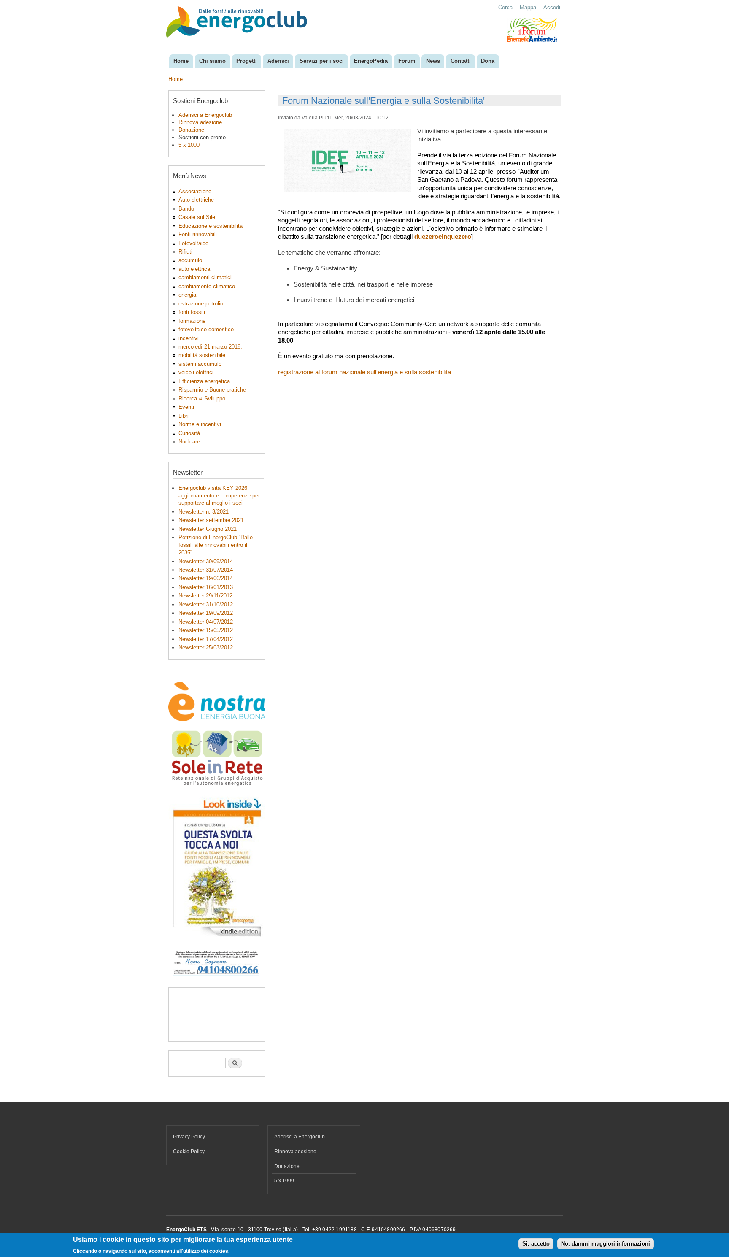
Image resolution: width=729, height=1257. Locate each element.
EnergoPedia (371, 61)
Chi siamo (212, 61)
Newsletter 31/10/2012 (205, 604)
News (433, 61)
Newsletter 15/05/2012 (205, 630)
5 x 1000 (189, 145)
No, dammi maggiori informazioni (605, 1244)
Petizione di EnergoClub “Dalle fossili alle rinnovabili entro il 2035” (215, 545)
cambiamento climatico (206, 286)
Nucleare (189, 441)
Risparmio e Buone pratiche (212, 390)
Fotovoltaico (193, 243)
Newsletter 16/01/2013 (205, 587)
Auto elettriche (196, 200)
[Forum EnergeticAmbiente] (532, 40)
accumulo (190, 260)
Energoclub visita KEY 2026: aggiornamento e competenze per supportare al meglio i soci (219, 495)
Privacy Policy (189, 1137)
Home (181, 61)
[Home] (237, 23)
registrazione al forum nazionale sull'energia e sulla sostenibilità (364, 372)
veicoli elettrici (195, 372)
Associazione (194, 191)
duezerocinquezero (442, 236)
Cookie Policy (189, 1151)
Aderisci (278, 61)
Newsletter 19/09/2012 (205, 613)
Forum (407, 61)
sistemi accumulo (199, 364)
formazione (191, 321)
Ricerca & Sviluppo (201, 398)
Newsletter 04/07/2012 (205, 622)
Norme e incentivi (199, 424)
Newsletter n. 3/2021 (203, 511)
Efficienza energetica (204, 381)
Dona (487, 61)
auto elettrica (194, 269)
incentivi (188, 338)
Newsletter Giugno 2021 (207, 529)
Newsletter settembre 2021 (211, 520)
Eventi (186, 407)
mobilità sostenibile (201, 355)
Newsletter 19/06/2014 (205, 578)
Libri (183, 416)
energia (187, 295)
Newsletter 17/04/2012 (205, 639)
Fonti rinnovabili (197, 234)
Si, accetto (536, 1244)
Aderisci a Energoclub (205, 115)
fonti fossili (191, 312)
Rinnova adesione (200, 122)
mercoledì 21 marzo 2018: (210, 346)
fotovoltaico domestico (206, 329)
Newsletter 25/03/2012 (205, 647)
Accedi (551, 7)
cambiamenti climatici (205, 277)
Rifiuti (185, 252)
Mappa (528, 7)
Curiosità (189, 433)
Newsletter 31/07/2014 (205, 570)
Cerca (505, 7)
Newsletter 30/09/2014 (205, 561)
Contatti (461, 61)
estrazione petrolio (200, 303)
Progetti (246, 61)
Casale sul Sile (196, 217)
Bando (186, 208)
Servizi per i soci (322, 61)
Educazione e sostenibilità (210, 226)
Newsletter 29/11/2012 (205, 595)
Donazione (191, 130)
